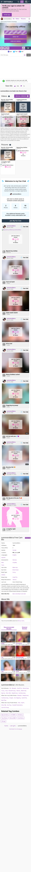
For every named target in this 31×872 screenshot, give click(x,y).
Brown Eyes (16, 570)
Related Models (24, 628)
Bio (14, 19)
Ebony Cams (21, 620)
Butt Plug (3, 700)
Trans (2, 565)
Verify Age (7, 14)
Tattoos (14, 579)
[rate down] (21, 86)
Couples (15, 562)
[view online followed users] (18, 2)
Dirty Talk (8, 693)
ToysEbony (4, 718)
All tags (3, 721)
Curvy (14, 572)
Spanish (3, 557)
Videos (18, 19)
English (14, 555)
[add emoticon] (24, 55)
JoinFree (21, 1)
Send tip (15, 37)
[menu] (1, 1)
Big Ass (3, 693)
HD (10, 688)
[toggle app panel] (29, 22)
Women (15, 560)
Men (2, 562)
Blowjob (14, 688)
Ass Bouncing (22, 693)
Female (14, 550)
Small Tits (15, 577)
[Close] (29, 19)
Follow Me (27, 537)
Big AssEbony (5, 715)
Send (28, 55)
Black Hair (15, 567)
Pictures (24, 19)
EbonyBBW (13, 718)
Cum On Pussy (5, 707)
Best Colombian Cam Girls (19, 594)
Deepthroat (15, 693)
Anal (6, 690)
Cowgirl (11, 698)
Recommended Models (9, 628)
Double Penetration (17, 705)
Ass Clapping (17, 698)
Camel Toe (24, 698)
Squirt (22, 702)
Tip (28, 48)
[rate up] (14, 86)
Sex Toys (9, 705)
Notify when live (15, 32)
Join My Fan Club (15, 221)
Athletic (3, 575)
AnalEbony (21, 718)
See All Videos (22, 96)
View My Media (15, 41)
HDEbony (20, 715)
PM (8, 48)
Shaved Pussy (11, 690)
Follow (5, 48)
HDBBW (13, 715)
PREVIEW (8, 125)
